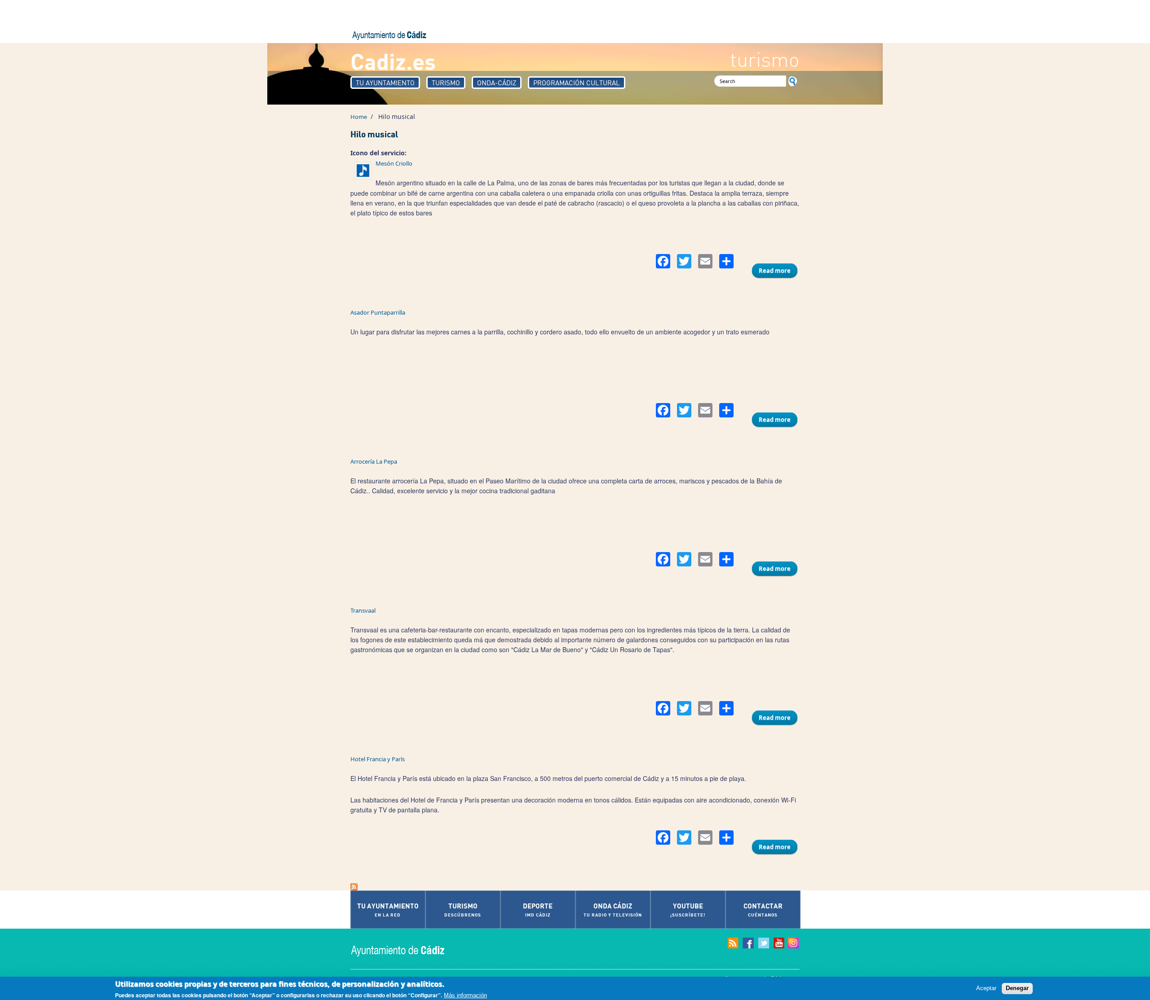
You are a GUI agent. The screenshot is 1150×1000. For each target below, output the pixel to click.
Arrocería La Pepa (373, 461)
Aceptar (986, 988)
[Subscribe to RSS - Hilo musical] (575, 886)
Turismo (446, 83)
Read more (778, 271)
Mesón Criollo (394, 163)
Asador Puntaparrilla (377, 312)
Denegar (1017, 988)
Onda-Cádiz (496, 83)
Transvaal (363, 610)
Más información (465, 994)
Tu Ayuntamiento (385, 83)
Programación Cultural (576, 83)
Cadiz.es (393, 61)
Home (358, 117)
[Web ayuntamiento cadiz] (406, 950)
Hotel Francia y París (377, 759)
